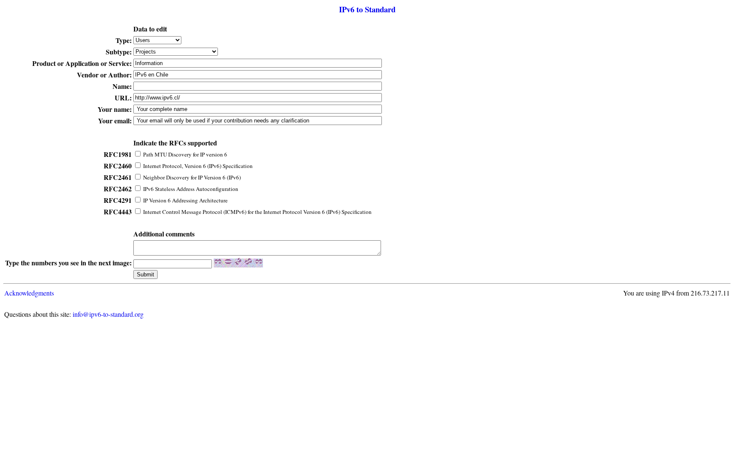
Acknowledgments (29, 292)
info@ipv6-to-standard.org (108, 314)
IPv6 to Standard (367, 9)
